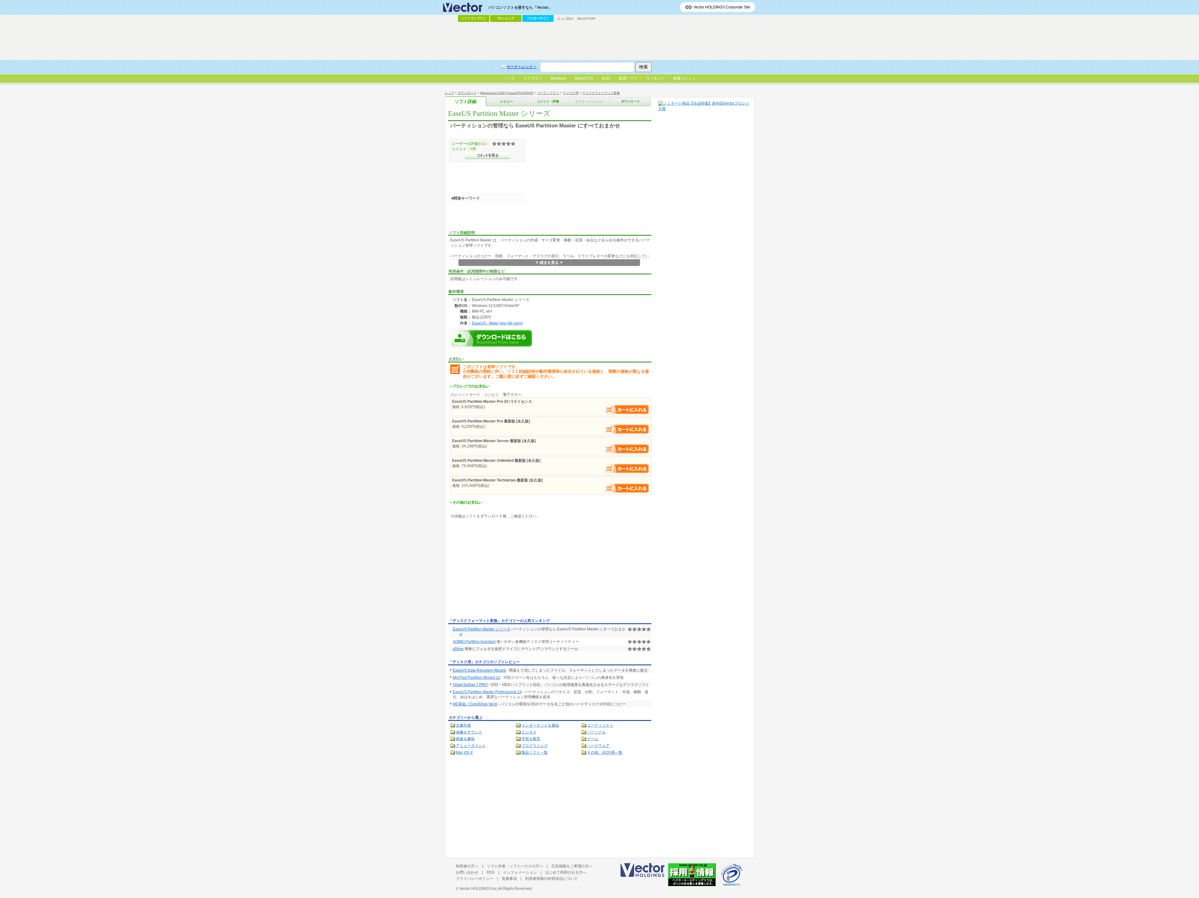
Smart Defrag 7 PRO (470, 685)
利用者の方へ (467, 866)
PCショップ (505, 18)
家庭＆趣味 (465, 739)
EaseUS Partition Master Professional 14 (487, 692)
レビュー (507, 101)
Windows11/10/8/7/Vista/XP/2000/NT (507, 93)
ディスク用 (571, 93)
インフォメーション (520, 872)
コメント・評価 (548, 101)
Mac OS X (464, 752)
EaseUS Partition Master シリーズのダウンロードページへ (491, 338)
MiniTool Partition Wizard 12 (476, 677)
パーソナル (596, 732)
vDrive (458, 649)
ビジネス (528, 732)
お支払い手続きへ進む (626, 409)
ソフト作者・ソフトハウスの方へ (515, 866)
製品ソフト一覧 (534, 752)
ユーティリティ (548, 93)
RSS (491, 872)
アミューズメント (471, 745)
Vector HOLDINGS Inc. (479, 888)
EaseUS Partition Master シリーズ (481, 629)
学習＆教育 (530, 739)
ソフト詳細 (465, 101)
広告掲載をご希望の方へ (572, 866)
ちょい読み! (565, 18)
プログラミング (534, 745)
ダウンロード (467, 93)
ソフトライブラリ (473, 18)
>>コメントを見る (487, 155)
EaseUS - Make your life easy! (497, 323)
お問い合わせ (467, 872)
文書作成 (463, 725)
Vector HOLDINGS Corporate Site (721, 7)
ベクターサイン (538, 18)
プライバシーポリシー (474, 878)
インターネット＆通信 (540, 725)
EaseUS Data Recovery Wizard (479, 670)
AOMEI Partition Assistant (474, 641)
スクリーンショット (589, 101)
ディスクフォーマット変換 (601, 93)
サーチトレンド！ (522, 67)
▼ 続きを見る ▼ (549, 262)
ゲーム (592, 739)
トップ (449, 93)
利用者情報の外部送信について (551, 878)
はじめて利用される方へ (565, 872)
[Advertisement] (500, 569)
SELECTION (586, 18)
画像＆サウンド (469, 732)
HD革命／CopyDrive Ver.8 (475, 704)
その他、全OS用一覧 (604, 752)
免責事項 (509, 878)
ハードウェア (598, 745)
